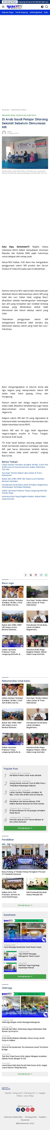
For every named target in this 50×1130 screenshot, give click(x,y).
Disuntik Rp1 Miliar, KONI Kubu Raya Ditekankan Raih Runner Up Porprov (24, 1030)
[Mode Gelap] (42, 7)
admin (9, 132)
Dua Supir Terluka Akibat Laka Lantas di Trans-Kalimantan (22, 474)
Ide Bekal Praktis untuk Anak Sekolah (25, 775)
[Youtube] (32, 1110)
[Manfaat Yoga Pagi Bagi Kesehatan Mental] (10, 967)
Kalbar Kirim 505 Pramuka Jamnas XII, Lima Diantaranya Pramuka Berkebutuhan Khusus (12, 894)
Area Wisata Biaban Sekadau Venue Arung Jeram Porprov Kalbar (23, 1039)
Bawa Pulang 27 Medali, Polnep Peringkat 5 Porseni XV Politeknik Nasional (23, 873)
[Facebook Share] (26, 575)
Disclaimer (25, 1120)
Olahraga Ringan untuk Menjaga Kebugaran (21, 1022)
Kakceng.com (29, 1093)
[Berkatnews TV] (14, 7)
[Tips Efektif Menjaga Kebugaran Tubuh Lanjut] (10, 955)
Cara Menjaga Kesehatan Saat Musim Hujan (22, 947)
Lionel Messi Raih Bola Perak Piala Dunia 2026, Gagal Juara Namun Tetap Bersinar (24, 1066)
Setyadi (8, 1093)
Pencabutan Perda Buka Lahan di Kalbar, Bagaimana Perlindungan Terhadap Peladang (25, 486)
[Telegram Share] (41, 575)
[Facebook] (18, 1110)
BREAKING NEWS (8, 115)
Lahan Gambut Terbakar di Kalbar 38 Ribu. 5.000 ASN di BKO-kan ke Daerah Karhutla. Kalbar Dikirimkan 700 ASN (25, 467)
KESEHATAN (21, 115)
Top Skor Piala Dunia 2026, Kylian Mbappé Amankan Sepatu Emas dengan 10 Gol (24, 1057)
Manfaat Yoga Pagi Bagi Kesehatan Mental (29, 966)
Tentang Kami (31, 1117)
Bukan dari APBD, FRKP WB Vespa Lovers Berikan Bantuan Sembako (23, 480)
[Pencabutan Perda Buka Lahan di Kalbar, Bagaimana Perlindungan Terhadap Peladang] (37, 617)
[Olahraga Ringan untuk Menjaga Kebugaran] (25, 1005)
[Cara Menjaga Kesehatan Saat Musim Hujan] (25, 930)
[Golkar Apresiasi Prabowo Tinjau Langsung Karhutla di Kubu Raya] (12, 641)
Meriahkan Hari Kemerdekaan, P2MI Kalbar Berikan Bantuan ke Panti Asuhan (27, 802)
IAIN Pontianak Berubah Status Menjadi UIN (37, 893)
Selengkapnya (24, 828)
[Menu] (3, 7)
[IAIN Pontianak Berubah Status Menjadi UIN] (37, 884)
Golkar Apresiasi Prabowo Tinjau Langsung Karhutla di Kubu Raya (24, 491)
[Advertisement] (25, 45)
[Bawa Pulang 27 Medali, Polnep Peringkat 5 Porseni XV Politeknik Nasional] (25, 856)
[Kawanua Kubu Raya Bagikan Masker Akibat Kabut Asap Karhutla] (37, 641)
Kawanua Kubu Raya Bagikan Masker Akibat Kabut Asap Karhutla (24, 497)
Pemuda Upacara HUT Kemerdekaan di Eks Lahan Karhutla (26, 820)
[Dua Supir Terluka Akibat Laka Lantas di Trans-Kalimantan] (37, 592)
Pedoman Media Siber (13, 1117)
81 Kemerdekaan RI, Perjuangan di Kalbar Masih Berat (27, 811)
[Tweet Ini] (31, 575)
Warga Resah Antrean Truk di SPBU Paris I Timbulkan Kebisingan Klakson (28, 784)
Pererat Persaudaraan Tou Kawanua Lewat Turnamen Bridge (25, 1048)
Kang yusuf (17, 1093)
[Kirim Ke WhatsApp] (46, 575)
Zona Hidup (28, 1096)
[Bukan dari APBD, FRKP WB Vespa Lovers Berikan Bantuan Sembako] (12, 617)
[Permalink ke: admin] (4, 132)
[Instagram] (28, 1110)
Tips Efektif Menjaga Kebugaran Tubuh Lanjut (29, 955)
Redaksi (42, 1117)
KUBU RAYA (31, 115)
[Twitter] (23, 1110)
